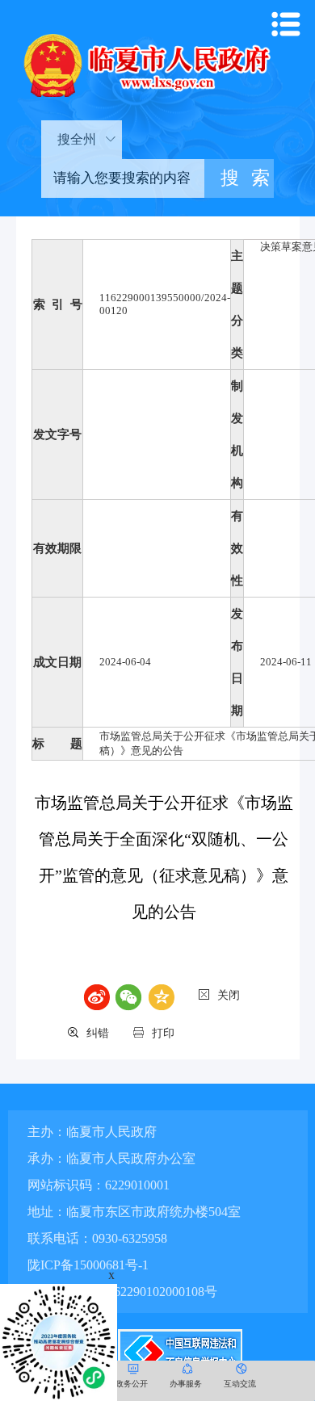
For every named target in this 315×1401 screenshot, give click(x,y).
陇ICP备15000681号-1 (88, 1265)
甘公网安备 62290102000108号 (130, 1291)
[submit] (239, 178)
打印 (163, 1033)
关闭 (228, 995)
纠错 (97, 1033)
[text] (122, 178)
